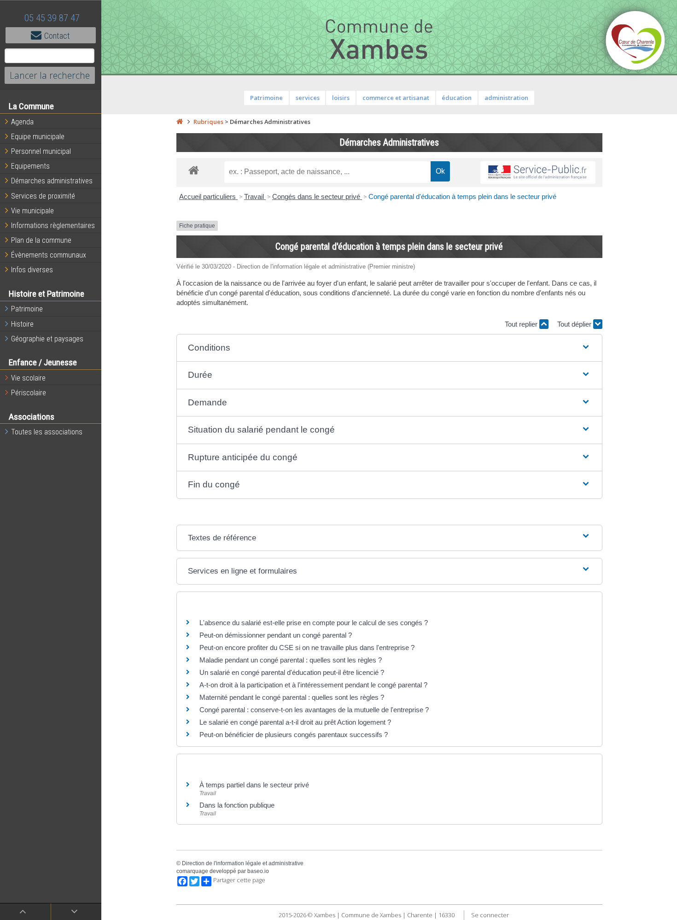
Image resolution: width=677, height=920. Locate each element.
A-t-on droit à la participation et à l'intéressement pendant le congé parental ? (313, 685)
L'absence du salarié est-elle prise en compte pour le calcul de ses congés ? (313, 623)
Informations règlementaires (53, 225)
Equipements (30, 166)
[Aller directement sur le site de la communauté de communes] (635, 41)
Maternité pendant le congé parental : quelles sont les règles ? (291, 697)
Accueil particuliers (208, 196)
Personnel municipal (41, 151)
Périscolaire (28, 392)
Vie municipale (32, 210)
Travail (255, 196)
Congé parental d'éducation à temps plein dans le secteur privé (462, 196)
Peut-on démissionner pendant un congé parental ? (275, 635)
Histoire (22, 324)
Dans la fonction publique (236, 805)
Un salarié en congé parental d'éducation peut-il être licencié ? (291, 672)
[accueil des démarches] (193, 169)
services (308, 98)
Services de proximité (43, 196)
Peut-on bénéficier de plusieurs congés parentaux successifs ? (293, 734)
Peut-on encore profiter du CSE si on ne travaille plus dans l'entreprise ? (306, 647)
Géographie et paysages (47, 338)
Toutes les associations (46, 432)
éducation (457, 98)
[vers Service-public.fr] (537, 172)
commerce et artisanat (395, 98)
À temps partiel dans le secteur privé (254, 785)
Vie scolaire (28, 378)
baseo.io (258, 871)
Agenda (22, 121)
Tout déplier (575, 324)
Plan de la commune (41, 240)
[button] (389, 348)
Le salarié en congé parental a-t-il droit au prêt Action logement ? (295, 722)
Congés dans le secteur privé (317, 196)
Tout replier (522, 324)
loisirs (341, 98)
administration (506, 98)
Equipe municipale (37, 136)
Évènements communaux (48, 255)
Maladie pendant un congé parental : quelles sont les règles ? (290, 660)
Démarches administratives (52, 180)
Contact (57, 35)
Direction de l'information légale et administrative (242, 863)
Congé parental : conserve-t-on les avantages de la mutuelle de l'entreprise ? (314, 710)
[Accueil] (179, 121)
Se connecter (490, 915)
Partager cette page (239, 880)
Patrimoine (27, 309)
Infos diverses (32, 269)
